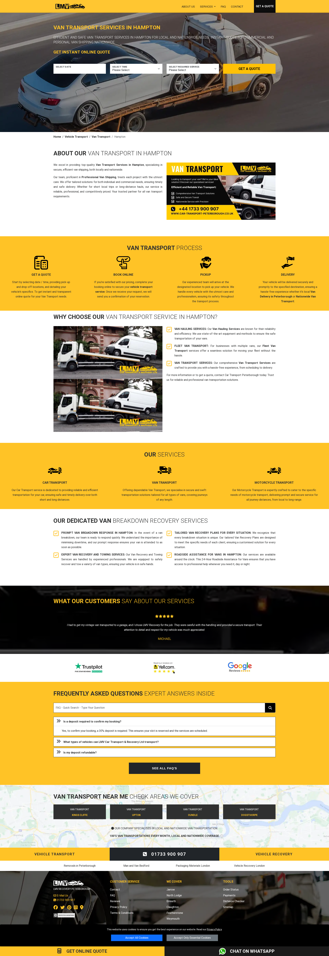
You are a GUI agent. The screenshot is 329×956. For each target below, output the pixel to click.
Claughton (173, 907)
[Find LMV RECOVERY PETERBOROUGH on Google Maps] (81, 908)
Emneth (171, 901)
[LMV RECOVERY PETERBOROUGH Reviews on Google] (240, 668)
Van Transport (101, 136)
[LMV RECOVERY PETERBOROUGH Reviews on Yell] (164, 668)
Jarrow (171, 889)
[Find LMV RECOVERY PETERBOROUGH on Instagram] (76, 908)
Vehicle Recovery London (249, 865)
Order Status (231, 889)
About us (188, 6)
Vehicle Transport (76, 136)
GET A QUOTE (265, 6)
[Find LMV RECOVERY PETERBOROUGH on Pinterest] (69, 908)
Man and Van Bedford (136, 865)
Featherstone (175, 913)
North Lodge (174, 895)
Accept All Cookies (136, 937)
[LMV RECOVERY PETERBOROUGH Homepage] (70, 6)
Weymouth (173, 918)
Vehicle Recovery (274, 854)
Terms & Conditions (121, 913)
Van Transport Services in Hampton (120, 164)
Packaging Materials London (193, 865)
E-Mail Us (62, 895)
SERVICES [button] (207, 6)
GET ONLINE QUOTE (86, 951)
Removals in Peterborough (80, 865)
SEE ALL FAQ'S (164, 768)
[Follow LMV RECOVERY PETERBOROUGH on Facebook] (55, 908)
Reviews (115, 901)
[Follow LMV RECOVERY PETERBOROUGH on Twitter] (62, 908)
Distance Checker (234, 901)
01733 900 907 (168, 854)
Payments (229, 895)
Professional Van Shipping (99, 177)
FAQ (223, 6)
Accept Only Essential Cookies (192, 937)
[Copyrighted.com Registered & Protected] (64, 915)
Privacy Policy (214, 929)
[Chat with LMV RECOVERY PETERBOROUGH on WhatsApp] (224, 951)
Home (57, 136)
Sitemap (228, 907)
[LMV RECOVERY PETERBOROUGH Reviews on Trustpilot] (89, 668)
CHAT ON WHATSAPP (252, 951)
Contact (237, 6)
